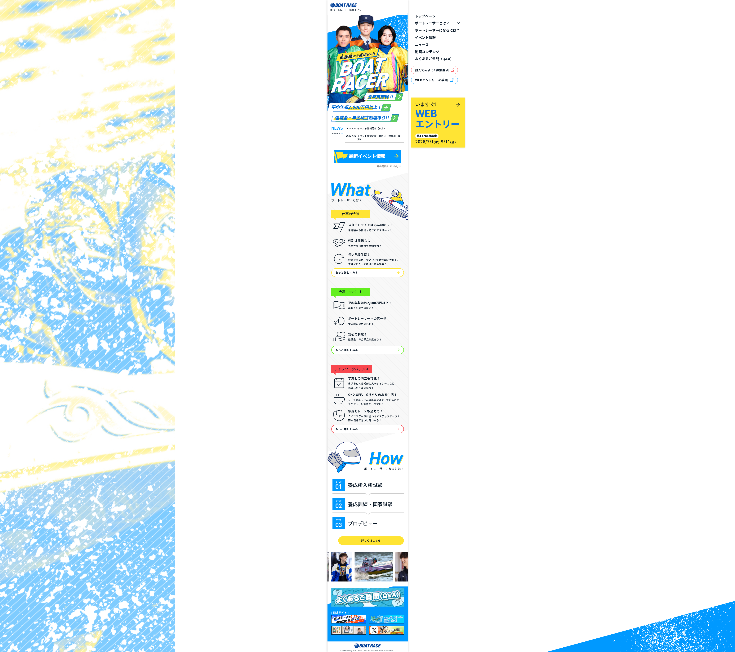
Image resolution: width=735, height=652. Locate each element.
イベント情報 (425, 37)
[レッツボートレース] (386, 619)
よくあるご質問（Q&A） (434, 58)
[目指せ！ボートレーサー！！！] (386, 630)
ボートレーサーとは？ (432, 23)
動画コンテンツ (427, 51)
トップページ (425, 16)
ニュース (422, 44)
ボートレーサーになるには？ (437, 30)
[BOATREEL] (349, 630)
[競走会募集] (349, 619)
